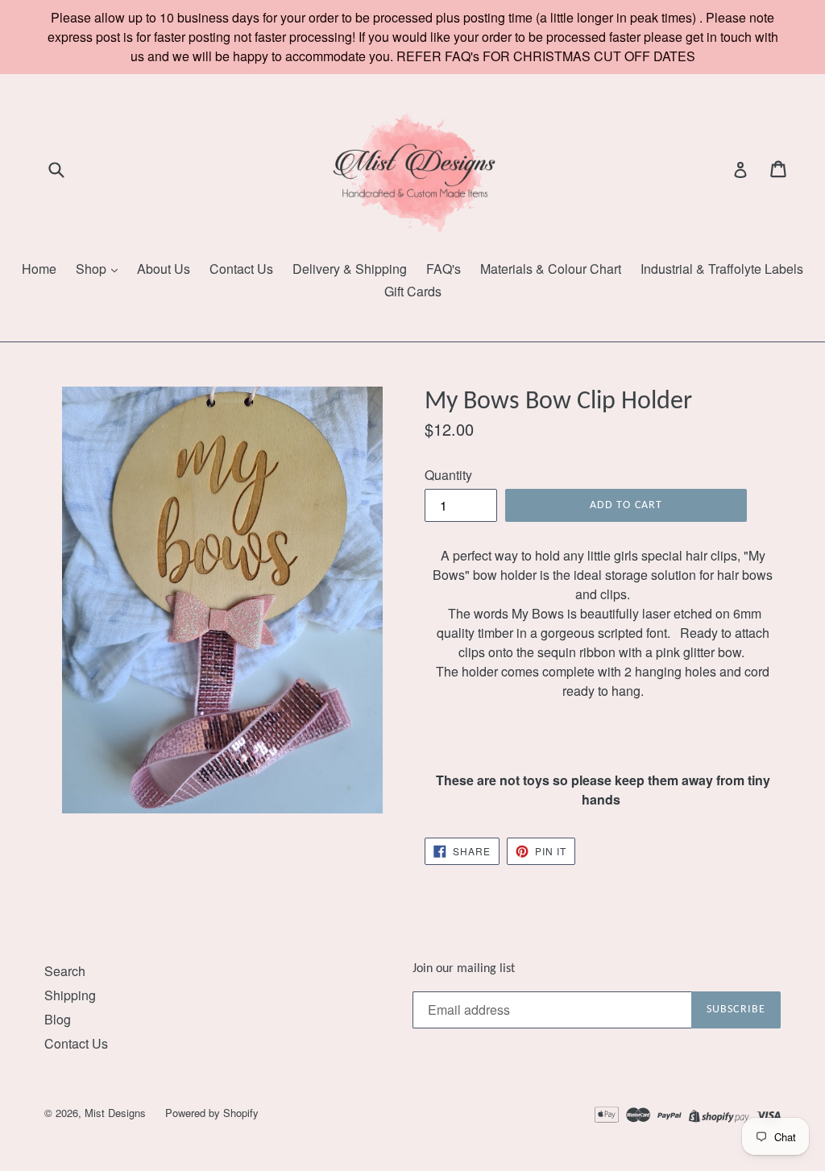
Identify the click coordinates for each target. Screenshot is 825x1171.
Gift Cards (413, 291)
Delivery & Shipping (349, 268)
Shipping (70, 995)
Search (64, 971)
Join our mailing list (463, 968)
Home (39, 268)
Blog (57, 1019)
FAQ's (443, 268)
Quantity (448, 475)
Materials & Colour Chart (550, 268)
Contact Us (241, 268)
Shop (93, 268)
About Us (163, 268)
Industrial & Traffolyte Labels (722, 268)
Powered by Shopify (212, 1112)
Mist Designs (117, 1112)
